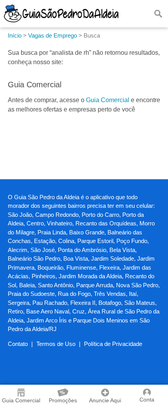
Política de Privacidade (113, 343)
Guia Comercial (107, 100)
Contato (18, 343)
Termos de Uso (55, 343)
